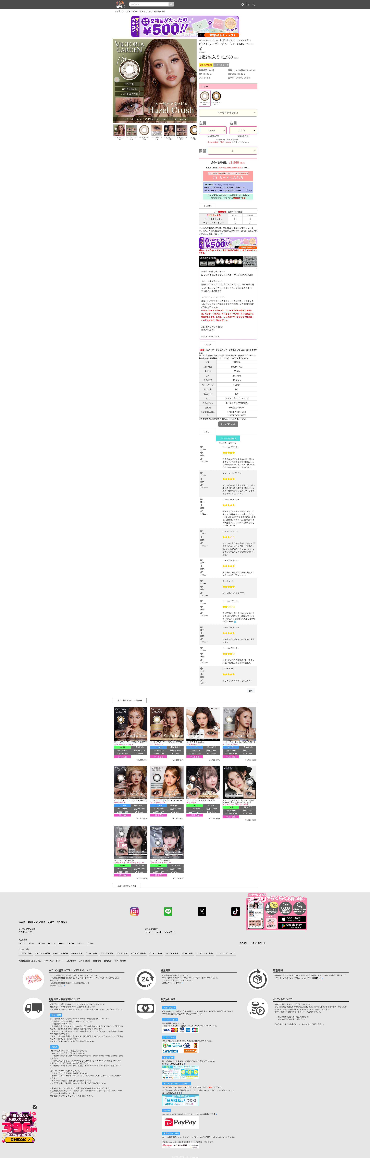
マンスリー (169, 932)
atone (206, 1090)
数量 (202, 150)
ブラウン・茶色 (25, 953)
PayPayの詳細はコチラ (205, 1114)
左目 (202, 123)
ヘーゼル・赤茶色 (42, 953)
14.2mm (41, 943)
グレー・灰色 (91, 953)
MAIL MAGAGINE (36, 922)
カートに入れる (228, 176)
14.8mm (80, 943)
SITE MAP (62, 922)
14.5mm (71, 943)
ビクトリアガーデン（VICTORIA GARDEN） (148, 11)
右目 (233, 123)
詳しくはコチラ (314, 978)
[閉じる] (34, 1107)
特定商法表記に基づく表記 (29, 960)
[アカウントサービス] (253, 4)
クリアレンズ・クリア (225, 953)
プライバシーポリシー (53, 960)
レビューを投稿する (228, 438)
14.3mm (51, 943)
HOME (21, 922)
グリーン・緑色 (155, 953)
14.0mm (21, 943)
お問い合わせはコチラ (171, 983)
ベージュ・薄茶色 (60, 953)
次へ (251, 690)
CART (51, 922)
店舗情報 (97, 960)
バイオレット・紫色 (204, 953)
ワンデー (148, 932)
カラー (204, 86)
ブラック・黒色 (106, 953)
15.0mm (90, 943)
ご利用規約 (71, 960)
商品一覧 (124, 11)
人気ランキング (25, 932)
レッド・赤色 (76, 953)
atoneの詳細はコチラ (171, 1093)
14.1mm (31, 943)
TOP (117, 11)
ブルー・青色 (187, 953)
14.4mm (61, 943)
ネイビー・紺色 (171, 953)
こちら (68, 1095)
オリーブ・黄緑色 (138, 953)
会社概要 (107, 960)
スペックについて (228, 424)
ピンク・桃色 (122, 953)
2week (158, 932)
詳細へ (249, 190)
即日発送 (243, 943)
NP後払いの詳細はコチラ (172, 1064)
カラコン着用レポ (257, 943)
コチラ (220, 234)
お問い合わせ (120, 960)
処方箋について (56, 985)
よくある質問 (84, 960)
